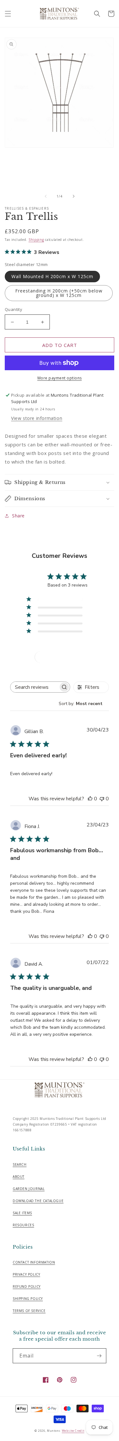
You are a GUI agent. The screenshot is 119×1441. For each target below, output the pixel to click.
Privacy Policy (26, 1274)
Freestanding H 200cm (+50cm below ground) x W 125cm (58, 293)
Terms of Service (29, 1310)
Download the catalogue (38, 1201)
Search (20, 1164)
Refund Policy (27, 1286)
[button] (8, 14)
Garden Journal (28, 1188)
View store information (36, 418)
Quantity (13, 309)
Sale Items (22, 1213)
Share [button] (18, 516)
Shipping (36, 239)
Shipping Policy (28, 1298)
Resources (23, 1225)
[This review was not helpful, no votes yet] (102, 798)
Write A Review (62, 657)
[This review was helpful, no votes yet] (90, 798)
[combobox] (84, 704)
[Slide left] (46, 196)
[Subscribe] (99, 1355)
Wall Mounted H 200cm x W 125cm (52, 276)
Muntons (54, 1430)
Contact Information (34, 1262)
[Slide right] (74, 196)
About (18, 1176)
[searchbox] (34, 687)
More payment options (59, 378)
